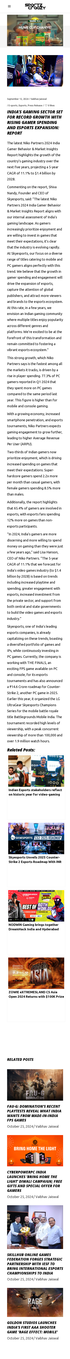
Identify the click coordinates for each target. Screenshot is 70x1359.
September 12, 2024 (17, 99)
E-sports (13, 105)
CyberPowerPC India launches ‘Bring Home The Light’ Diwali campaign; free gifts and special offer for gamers (34, 1181)
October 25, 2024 (20, 1126)
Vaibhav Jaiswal (39, 99)
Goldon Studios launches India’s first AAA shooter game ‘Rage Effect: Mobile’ (32, 1327)
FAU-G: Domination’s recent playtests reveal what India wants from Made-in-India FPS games (34, 1113)
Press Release (35, 105)
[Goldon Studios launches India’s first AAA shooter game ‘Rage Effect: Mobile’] (35, 1302)
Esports (23, 105)
